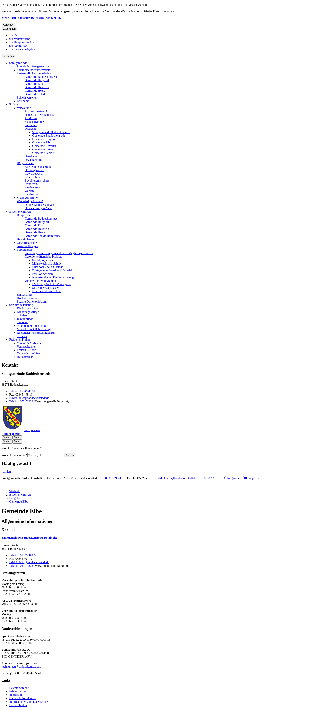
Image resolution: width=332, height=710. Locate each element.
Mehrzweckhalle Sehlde (46, 263)
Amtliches (31, 118)
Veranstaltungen (26, 346)
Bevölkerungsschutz (37, 180)
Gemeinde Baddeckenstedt (41, 76)
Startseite (14, 491)
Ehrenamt (23, 101)
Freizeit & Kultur (19, 339)
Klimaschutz (24, 294)
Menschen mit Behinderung (34, 329)
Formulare (31, 125)
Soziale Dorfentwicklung (32, 301)
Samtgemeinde (18, 63)
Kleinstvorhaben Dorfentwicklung (53, 277)
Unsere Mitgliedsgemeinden (34, 73)
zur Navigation (18, 45)
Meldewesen (32, 187)
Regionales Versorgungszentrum (36, 332)
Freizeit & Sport (26, 350)
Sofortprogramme (43, 260)
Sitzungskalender (27, 197)
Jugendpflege (25, 318)
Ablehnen (8, 24)
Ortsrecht (30, 128)
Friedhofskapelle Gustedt (47, 267)
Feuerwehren (33, 177)
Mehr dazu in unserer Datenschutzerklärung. (31, 17)
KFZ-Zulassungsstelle (38, 166)
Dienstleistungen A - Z (38, 208)
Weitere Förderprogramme (40, 280)
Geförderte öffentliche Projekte (43, 256)
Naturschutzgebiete (28, 353)
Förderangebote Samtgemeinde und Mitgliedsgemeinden (59, 253)
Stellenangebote (34, 121)
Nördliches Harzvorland (46, 291)
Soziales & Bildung (21, 305)
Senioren (22, 322)
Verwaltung (24, 107)
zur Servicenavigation (22, 49)
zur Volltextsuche (19, 39)
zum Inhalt (15, 35)
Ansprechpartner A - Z (38, 111)
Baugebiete (24, 215)
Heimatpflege (25, 356)
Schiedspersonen (27, 97)
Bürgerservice (25, 163)
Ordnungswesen (34, 170)
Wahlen (29, 190)
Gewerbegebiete (27, 242)
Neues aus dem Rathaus (39, 114)
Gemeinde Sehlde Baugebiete (43, 235)
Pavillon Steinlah (42, 273)
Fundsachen (32, 194)
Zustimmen (9, 28)
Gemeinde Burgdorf (37, 80)
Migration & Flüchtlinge (31, 325)
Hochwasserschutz (28, 298)
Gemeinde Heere (35, 90)
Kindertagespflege (28, 312)
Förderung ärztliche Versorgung (51, 284)
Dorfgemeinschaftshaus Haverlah (52, 270)
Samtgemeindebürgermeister (34, 69)
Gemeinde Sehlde (35, 94)
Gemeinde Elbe (34, 83)
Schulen (22, 315)
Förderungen (24, 249)
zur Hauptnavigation (21, 42)
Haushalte (31, 156)
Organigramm (33, 159)
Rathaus (14, 104)
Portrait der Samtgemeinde (33, 66)
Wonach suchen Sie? (14, 455)
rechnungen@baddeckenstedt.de (21, 666)
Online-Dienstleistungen (39, 204)
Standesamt (31, 184)
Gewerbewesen (34, 173)
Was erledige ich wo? (30, 201)
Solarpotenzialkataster (45, 287)
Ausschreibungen (27, 246)
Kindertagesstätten (28, 308)
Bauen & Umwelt (20, 211)
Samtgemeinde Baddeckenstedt (51, 132)
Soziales (22, 336)
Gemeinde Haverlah (37, 87)
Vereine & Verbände (29, 343)
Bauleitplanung (26, 239)
